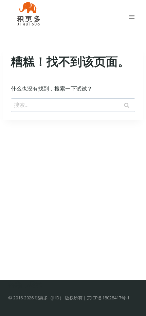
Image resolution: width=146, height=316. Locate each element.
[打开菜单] (131, 17)
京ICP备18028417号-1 (108, 298)
